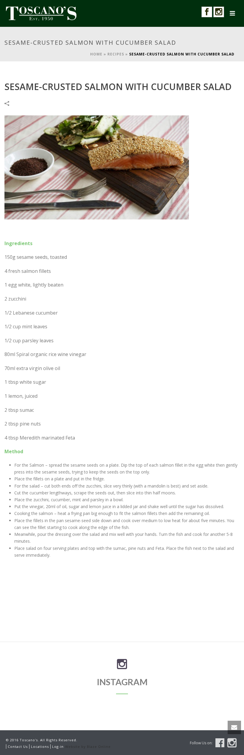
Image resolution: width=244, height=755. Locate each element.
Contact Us (18, 746)
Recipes (115, 54)
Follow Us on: (201, 743)
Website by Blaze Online (88, 746)
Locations (40, 746)
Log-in (58, 746)
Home (96, 54)
